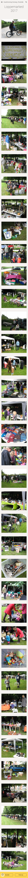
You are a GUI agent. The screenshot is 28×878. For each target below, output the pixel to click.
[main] (14, 8)
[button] (2, 2)
